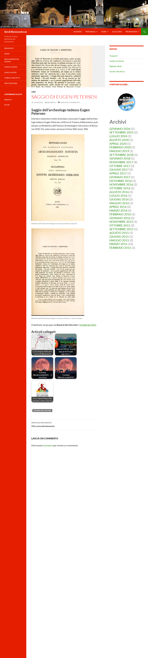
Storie (103, 32)
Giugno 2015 (119, 236)
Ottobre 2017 (119, 166)
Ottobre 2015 (119, 225)
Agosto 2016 (119, 192)
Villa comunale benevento (43, 424)
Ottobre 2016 (119, 188)
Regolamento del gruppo (11, 60)
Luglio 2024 (118, 136)
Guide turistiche (116, 61)
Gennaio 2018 (119, 158)
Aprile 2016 (118, 206)
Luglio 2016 (118, 195)
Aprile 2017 (118, 173)
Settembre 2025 (121, 132)
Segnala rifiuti (115, 66)
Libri (33, 92)
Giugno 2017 (119, 169)
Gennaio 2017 (119, 177)
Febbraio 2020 (120, 147)
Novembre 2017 (121, 162)
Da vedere (77, 32)
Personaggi (90, 32)
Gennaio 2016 (119, 218)
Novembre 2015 (121, 221)
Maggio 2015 (119, 240)
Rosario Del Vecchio (42, 410)
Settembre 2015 (121, 229)
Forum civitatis (10, 67)
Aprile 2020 (118, 143)
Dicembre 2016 (120, 180)
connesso (48, 445)
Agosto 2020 (119, 140)
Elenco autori (10, 72)
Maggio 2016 (119, 203)
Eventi (7, 54)
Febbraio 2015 (120, 247)
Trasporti (113, 56)
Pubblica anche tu (12, 78)
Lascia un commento (70, 102)
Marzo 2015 (118, 244)
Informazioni (131, 32)
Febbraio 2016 (120, 214)
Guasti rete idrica (117, 71)
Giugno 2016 (119, 199)
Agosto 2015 (119, 232)
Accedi (7, 105)
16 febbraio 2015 (87, 324)
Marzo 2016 (118, 210)
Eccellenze (117, 32)
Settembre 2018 (121, 154)
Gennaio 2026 (119, 128)
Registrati (8, 99)
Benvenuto (9, 48)
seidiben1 (51, 102)
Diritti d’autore (10, 83)
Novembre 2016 (121, 184)
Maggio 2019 (119, 151)
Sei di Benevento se (15, 31)
